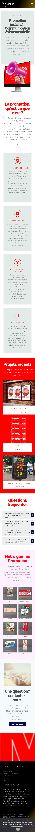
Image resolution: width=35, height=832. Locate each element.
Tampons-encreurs (9, 781)
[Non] (33, 825)
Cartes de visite (8, 776)
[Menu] (32, 4)
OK (18, 829)
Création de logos (9, 771)
